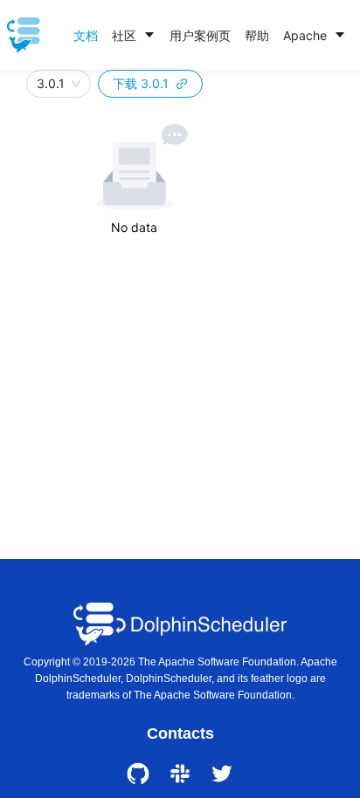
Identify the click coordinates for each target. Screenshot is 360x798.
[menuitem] (85, 36)
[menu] (209, 35)
